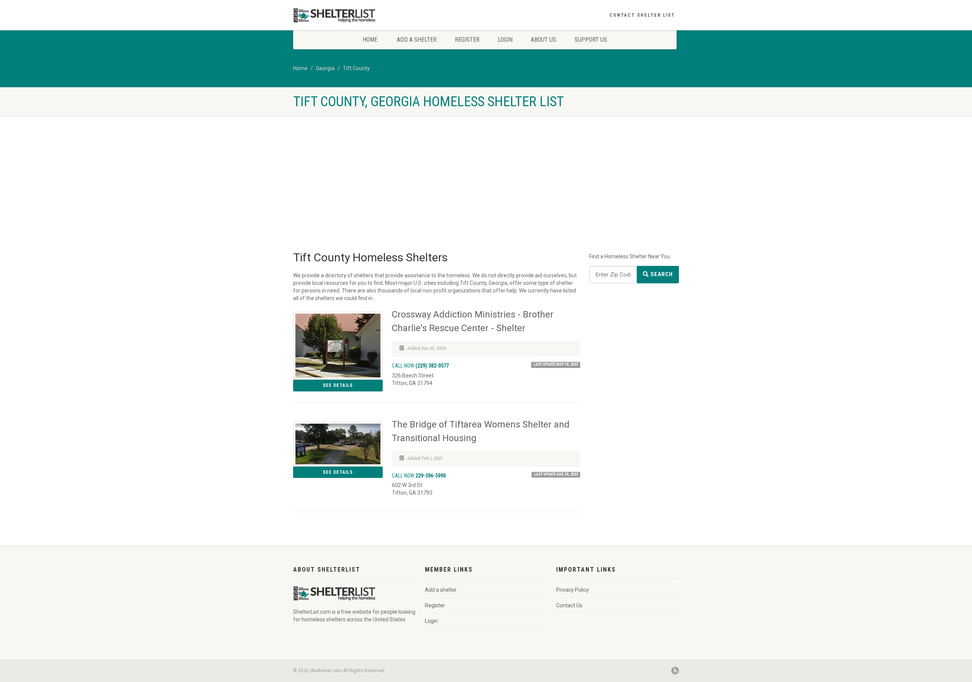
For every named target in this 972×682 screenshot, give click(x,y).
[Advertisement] (486, 192)
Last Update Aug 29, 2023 (556, 474)
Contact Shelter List (642, 15)
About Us (543, 39)
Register (467, 39)
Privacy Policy (572, 590)
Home (370, 39)
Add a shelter (417, 39)
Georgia (325, 68)
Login (505, 39)
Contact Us (569, 605)
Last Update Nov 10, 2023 (556, 364)
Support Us (590, 39)
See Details (338, 385)
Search (661, 274)
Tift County (356, 68)
